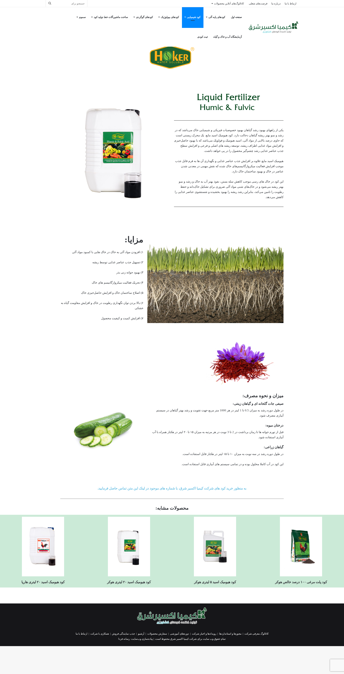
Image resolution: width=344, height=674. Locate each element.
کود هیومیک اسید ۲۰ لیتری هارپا (43, 582)
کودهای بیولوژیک (170, 17)
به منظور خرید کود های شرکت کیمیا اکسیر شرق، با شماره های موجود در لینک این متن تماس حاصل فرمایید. (172, 488)
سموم (82, 17)
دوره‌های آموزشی (179, 633)
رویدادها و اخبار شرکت (204, 633)
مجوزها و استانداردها (230, 633)
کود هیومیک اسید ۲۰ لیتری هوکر (129, 582)
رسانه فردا (124, 638)
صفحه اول (236, 17)
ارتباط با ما (290, 3)
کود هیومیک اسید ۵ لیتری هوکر (215, 582)
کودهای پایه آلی (216, 17)
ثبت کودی (202, 36)
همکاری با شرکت (99, 633)
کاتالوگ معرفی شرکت (256, 633)
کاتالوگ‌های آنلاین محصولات (229, 3)
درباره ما (276, 3)
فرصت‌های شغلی (258, 3)
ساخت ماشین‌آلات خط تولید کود (111, 17)
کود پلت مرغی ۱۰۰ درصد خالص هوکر (301, 582)
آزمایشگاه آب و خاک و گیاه (227, 36)
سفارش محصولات (157, 633)
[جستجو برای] (50, 3)
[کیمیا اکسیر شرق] (273, 27)
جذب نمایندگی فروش (123, 633)
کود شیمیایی (193, 17)
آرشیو (141, 633)
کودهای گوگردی (144, 17)
